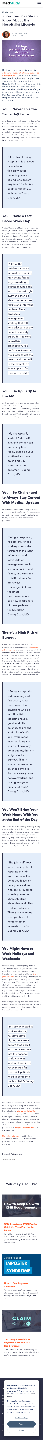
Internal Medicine (9, 1159)
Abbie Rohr (23, 33)
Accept (21, 1424)
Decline (21, 1430)
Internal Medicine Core (26, 1111)
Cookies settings (21, 1418)
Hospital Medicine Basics (25, 1127)
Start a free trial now (11, 1136)
